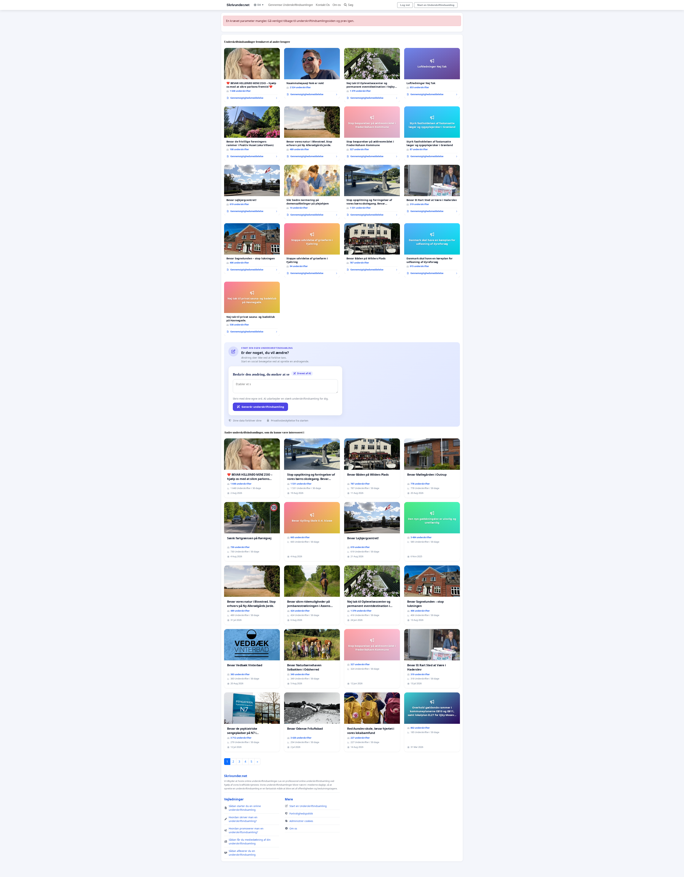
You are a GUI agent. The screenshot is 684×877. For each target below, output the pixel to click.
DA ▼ (260, 4)
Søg (350, 4)
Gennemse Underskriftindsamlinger (290, 4)
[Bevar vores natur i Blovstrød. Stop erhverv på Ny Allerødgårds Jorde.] (312, 133)
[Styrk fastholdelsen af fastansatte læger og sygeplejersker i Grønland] (432, 133)
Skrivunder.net (238, 5)
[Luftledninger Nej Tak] (432, 73)
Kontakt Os (323, 4)
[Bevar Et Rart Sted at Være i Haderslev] (432, 190)
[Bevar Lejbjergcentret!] (252, 190)
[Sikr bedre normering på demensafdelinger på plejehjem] (312, 192)
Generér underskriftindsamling (263, 406)
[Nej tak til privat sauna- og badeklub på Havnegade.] (252, 309)
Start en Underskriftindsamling (435, 5)
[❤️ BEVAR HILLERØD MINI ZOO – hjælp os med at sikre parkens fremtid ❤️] (252, 75)
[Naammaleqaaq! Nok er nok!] (312, 73)
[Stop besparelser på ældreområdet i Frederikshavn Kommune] (372, 133)
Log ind (405, 5)
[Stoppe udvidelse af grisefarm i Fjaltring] (312, 250)
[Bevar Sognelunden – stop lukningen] (252, 248)
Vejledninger (234, 799)
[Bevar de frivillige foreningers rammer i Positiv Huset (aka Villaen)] (252, 133)
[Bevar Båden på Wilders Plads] (372, 248)
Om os (337, 4)
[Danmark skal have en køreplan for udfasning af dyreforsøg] (432, 250)
